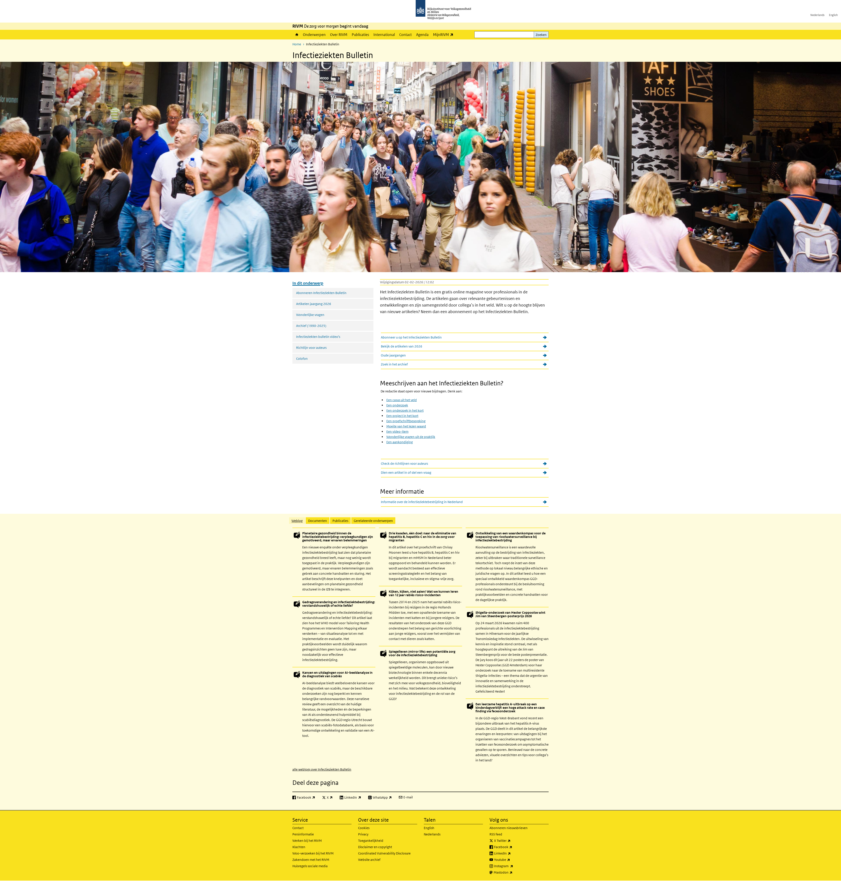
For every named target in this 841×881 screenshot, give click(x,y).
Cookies (363, 828)
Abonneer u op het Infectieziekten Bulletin (411, 337)
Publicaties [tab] (340, 521)
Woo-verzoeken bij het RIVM (313, 853)
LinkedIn (512, 853)
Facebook (513, 847)
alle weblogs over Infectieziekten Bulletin (321, 769)
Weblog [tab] (297, 521)
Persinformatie (303, 834)
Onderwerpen (314, 34)
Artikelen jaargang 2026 (313, 304)
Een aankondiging (399, 442)
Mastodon (513, 872)
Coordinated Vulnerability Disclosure (384, 853)
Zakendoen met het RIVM (310, 860)
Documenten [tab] (317, 521)
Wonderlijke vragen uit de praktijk (410, 437)
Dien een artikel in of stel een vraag (406, 472)
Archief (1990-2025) (311, 326)
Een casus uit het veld (401, 400)
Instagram (513, 866)
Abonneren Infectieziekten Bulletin (321, 293)
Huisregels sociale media (310, 866)
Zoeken (541, 35)
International (384, 34)
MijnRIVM (444, 34)
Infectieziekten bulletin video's (318, 337)
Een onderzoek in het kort (405, 410)
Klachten (298, 847)
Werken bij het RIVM (307, 840)
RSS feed (495, 834)
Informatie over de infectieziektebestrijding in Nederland (422, 502)
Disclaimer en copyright (375, 847)
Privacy (363, 834)
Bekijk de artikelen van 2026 (401, 346)
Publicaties (360, 34)
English (833, 15)
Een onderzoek (397, 405)
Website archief (369, 860)
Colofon (302, 358)
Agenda (422, 34)
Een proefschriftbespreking (406, 421)
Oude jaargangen (393, 355)
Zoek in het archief (394, 364)
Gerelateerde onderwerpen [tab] (373, 521)
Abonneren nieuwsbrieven (508, 828)
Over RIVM (338, 34)
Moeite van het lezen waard (406, 426)
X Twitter (512, 840)
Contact (405, 34)
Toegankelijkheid (370, 840)
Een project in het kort (402, 416)
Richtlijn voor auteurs (311, 348)
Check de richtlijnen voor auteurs (404, 463)
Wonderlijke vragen (310, 315)
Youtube (511, 859)
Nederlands (817, 15)
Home (296, 34)
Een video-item (397, 431)
